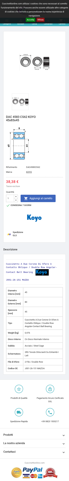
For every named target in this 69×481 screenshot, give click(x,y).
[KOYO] (34, 218)
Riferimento (11, 167)
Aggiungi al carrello (38, 199)
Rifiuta (41, 19)
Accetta (30, 19)
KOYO (29, 172)
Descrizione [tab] (10, 249)
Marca (9, 172)
